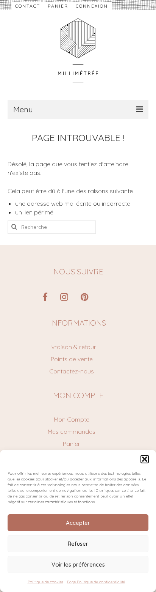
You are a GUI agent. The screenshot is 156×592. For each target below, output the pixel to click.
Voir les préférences (78, 564)
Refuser (78, 543)
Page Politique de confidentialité (96, 581)
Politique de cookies (45, 581)
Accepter (78, 522)
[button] (144, 459)
